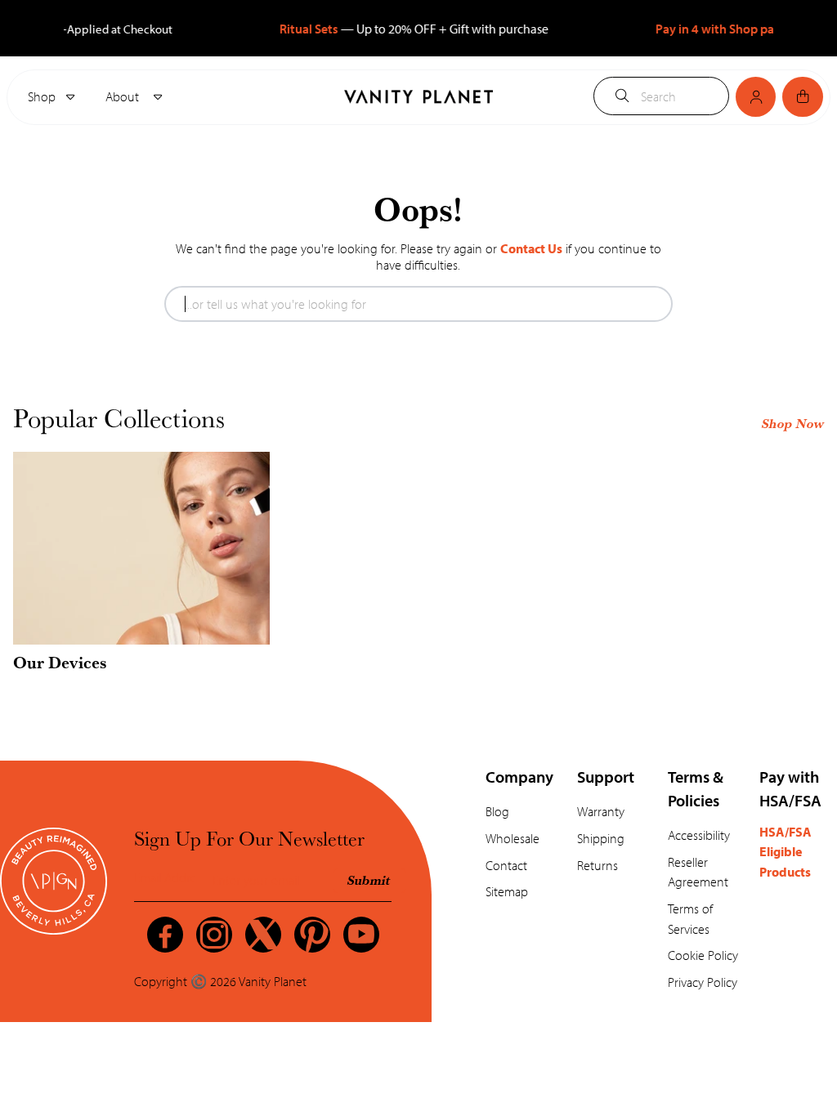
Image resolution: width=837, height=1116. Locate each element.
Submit (369, 880)
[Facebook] (165, 935)
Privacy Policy (702, 981)
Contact (506, 864)
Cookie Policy (703, 954)
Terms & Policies (695, 788)
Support (605, 776)
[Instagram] (214, 935)
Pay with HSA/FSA (790, 788)
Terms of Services (690, 918)
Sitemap (507, 890)
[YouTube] (361, 935)
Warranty (600, 810)
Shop (42, 96)
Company (519, 776)
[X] (263, 935)
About (123, 96)
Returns (597, 864)
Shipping (600, 837)
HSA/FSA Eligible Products (785, 851)
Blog (497, 810)
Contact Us (531, 248)
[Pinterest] (312, 935)
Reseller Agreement (698, 872)
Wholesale (512, 837)
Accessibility (699, 834)
